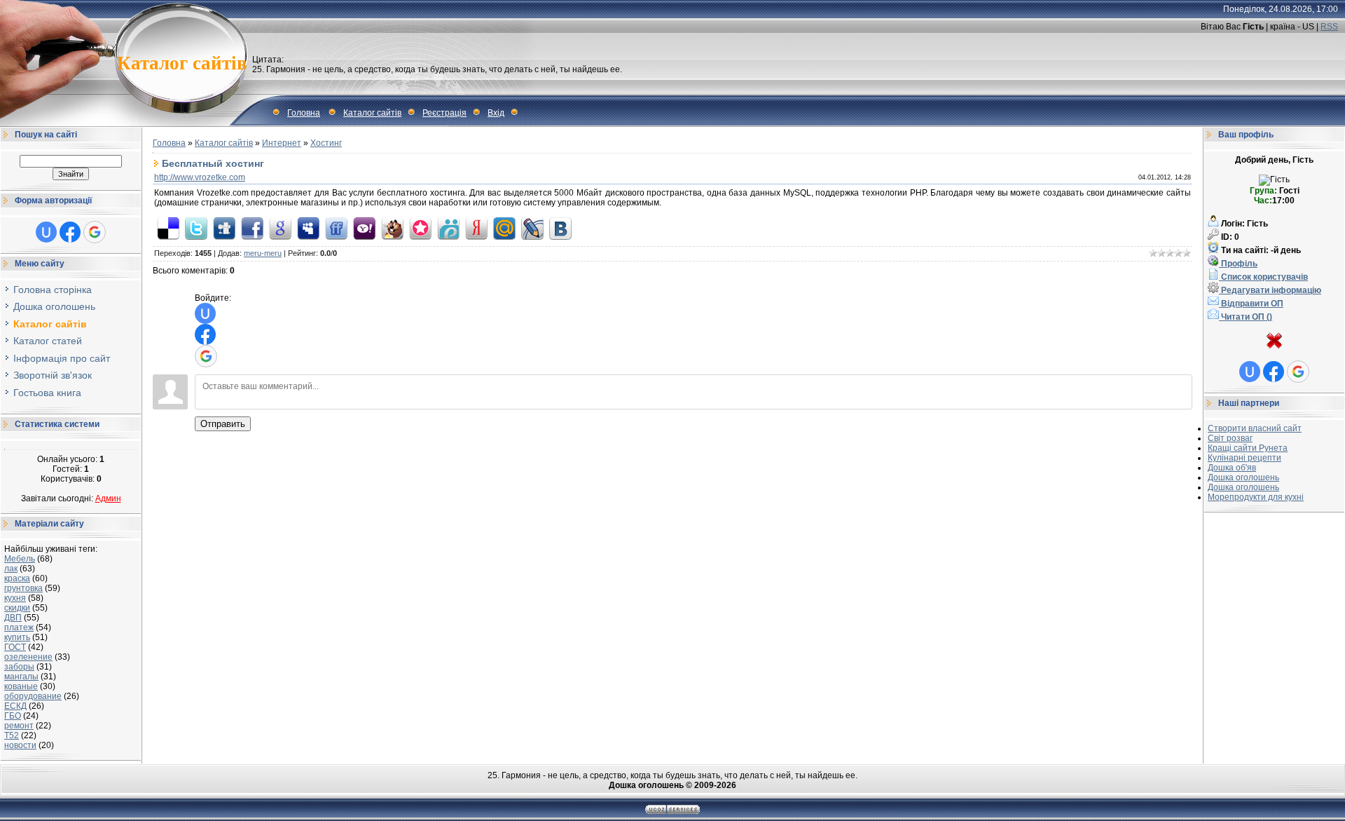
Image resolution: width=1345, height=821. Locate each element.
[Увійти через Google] (94, 232)
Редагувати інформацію (1270, 290)
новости (20, 745)
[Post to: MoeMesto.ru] (448, 228)
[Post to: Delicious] (168, 228)
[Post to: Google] (280, 228)
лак (11, 569)
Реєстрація (444, 113)
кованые (21, 686)
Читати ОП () (1245, 317)
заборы (19, 667)
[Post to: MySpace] (308, 228)
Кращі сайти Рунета (1248, 448)
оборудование (33, 696)
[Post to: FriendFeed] (336, 228)
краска (17, 578)
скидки (17, 608)
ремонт (19, 726)
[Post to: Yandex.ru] (476, 228)
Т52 (11, 735)
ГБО (12, 716)
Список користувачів (1263, 277)
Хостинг (326, 143)
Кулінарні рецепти (1244, 458)
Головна (303, 113)
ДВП (13, 618)
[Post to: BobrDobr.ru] (392, 228)
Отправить (222, 424)
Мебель (19, 559)
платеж (19, 627)
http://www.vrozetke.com (199, 177)
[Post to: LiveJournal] (532, 228)
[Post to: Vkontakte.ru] (560, 228)
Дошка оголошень (1243, 477)
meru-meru (263, 253)
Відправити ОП (1251, 303)
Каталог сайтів (372, 113)
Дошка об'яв (1232, 468)
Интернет (281, 143)
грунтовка (23, 588)
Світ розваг (1230, 438)
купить (17, 637)
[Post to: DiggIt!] (224, 228)
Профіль (1238, 264)
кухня (15, 598)
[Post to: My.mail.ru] (504, 228)
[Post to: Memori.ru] (420, 228)
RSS (1329, 27)
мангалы (21, 676)
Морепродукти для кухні (1256, 497)
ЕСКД (15, 706)
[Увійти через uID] (46, 232)
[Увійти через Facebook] (70, 232)
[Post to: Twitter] (196, 228)
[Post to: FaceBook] (252, 228)
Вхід (496, 113)
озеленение (28, 657)
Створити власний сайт (1255, 428)
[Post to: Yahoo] (364, 228)
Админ (108, 498)
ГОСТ (15, 647)
